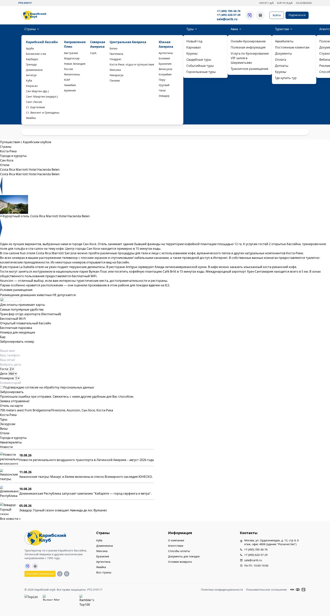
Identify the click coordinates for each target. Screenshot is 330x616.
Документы (283, 53)
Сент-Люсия (34, 102)
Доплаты (281, 66)
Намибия (70, 85)
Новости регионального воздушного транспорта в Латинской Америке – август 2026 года (86, 460)
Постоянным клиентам (292, 47)
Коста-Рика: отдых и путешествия (132, 64)
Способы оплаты (179, 551)
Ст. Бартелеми (35, 107)
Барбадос (32, 59)
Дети (3, 373)
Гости (4, 369)
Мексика (115, 70)
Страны (30, 29)
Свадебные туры (198, 59)
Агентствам (175, 545)
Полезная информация (248, 47)
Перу (162, 80)
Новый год (194, 41)
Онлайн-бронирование (248, 41)
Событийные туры (200, 66)
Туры (190, 29)
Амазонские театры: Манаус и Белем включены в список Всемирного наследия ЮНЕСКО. (86, 477)
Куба (29, 80)
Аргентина (166, 53)
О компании (176, 540)
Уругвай (164, 85)
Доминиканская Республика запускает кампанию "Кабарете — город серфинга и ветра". (85, 493)
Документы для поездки (184, 556)
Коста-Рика (8, 415)
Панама (115, 80)
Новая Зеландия (74, 63)
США (93, 53)
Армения (70, 90)
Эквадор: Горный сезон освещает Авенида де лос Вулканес (63, 510)
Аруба (30, 48)
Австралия (71, 53)
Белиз (113, 48)
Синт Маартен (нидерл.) (42, 96)
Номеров (7, 378)
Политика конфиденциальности (222, 589)
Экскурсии (7, 424)
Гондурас (115, 59)
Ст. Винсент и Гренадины (42, 112)
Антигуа (31, 75)
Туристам (282, 29)
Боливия (164, 58)
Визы (4, 428)
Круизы (191, 53)
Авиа (234, 29)
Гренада (31, 64)
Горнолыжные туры (201, 72)
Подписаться (297, 15)
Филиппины (72, 74)
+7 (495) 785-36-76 (228, 11)
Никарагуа (116, 75)
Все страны (103, 572)
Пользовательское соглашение (266, 589)
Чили (162, 90)
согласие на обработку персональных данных (59, 387)
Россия (68, 69)
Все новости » (10, 519)
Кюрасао (32, 86)
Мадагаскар (72, 58)
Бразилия (165, 63)
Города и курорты (13, 438)
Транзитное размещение (249, 69)
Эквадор (164, 96)
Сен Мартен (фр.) (37, 91)
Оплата (280, 59)
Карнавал (193, 47)
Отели (4, 433)
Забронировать (12, 392)
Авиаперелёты (11, 442)
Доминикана (34, 70)
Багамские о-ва (36, 54)
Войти (277, 15)
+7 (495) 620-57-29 (228, 15)
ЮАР (67, 80)
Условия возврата (180, 562)
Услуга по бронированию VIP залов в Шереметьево (250, 58)
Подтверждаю (48, 387)
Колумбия (165, 74)
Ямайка (31, 118)
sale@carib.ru (227, 19)
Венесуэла (165, 69)
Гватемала (116, 54)
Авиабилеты (284, 41)
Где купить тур (286, 78)
